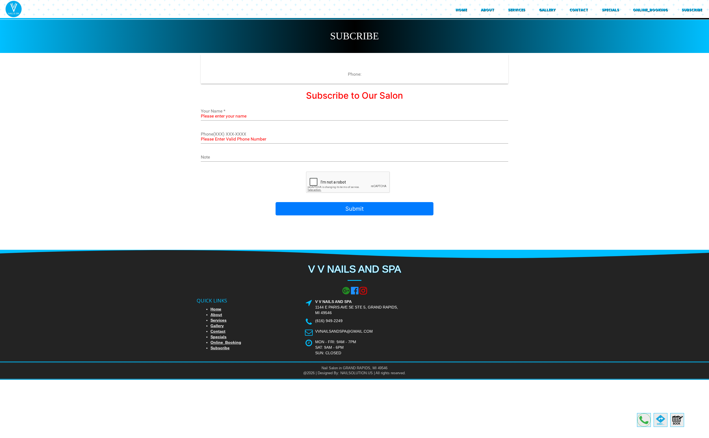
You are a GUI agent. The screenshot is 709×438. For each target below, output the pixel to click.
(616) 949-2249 (329, 321)
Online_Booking (650, 9)
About (487, 9)
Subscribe (692, 9)
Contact (578, 9)
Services (516, 9)
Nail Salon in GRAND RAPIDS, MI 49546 (354, 368)
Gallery (547, 9)
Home (461, 9)
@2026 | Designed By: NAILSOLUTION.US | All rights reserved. (354, 373)
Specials (610, 9)
